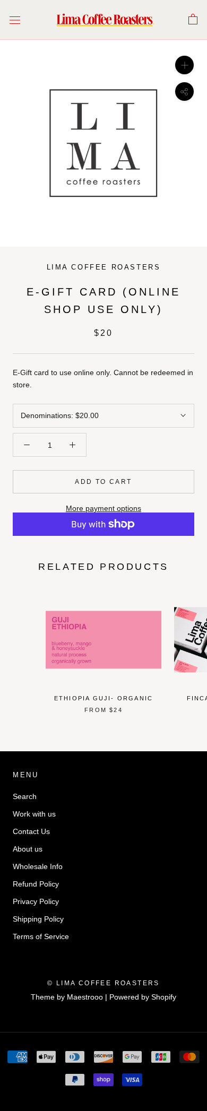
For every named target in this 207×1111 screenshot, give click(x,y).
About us (27, 849)
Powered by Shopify (142, 997)
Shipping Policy (38, 919)
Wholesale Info (38, 866)
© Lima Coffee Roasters (103, 983)
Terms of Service (41, 936)
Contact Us (31, 831)
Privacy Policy (36, 901)
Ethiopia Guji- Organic (103, 698)
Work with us (34, 814)
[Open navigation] (15, 20)
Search (25, 796)
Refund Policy (36, 884)
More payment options (103, 508)
